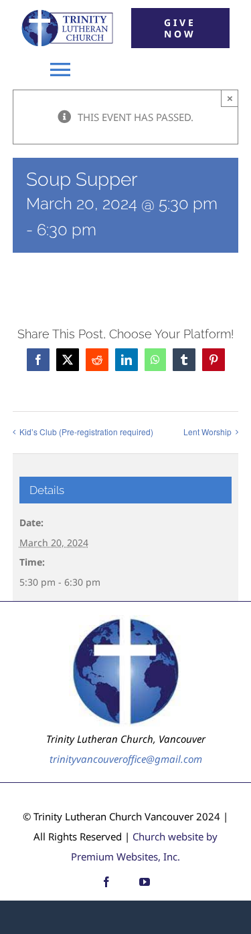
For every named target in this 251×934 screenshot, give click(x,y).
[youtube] (144, 882)
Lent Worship (207, 431)
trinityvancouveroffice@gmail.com (126, 759)
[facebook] (106, 882)
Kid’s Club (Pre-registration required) (86, 431)
